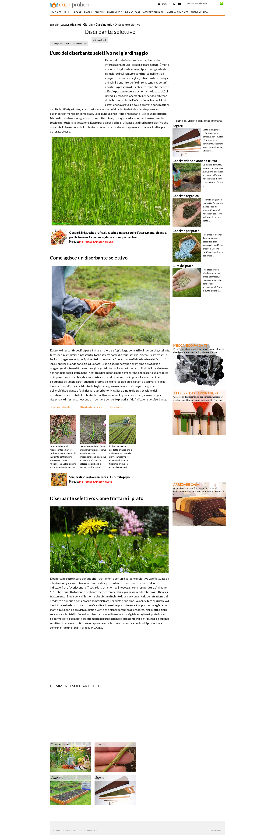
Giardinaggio (103, 24)
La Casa (77, 12)
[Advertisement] (87, 20)
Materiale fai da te (177, 12)
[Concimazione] (70, 756)
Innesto (100, 744)
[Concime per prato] (188, 247)
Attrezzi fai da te (153, 12)
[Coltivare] (70, 790)
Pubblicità (216, 830)
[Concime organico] (188, 212)
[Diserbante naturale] (94, 429)
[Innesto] (115, 756)
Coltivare (57, 777)
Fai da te (56, 12)
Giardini (99, 12)
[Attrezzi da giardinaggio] (199, 412)
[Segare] (115, 790)
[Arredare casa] (199, 503)
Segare (99, 777)
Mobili (88, 12)
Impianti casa (132, 12)
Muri (67, 12)
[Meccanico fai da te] (199, 364)
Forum (163, 4)
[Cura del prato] (188, 282)
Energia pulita (199, 12)
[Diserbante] (123, 429)
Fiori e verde (114, 12)
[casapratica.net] (69, 4)
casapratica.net (71, 24)
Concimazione (60, 744)
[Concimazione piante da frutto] (188, 177)
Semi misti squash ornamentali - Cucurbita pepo (99, 477)
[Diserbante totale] (64, 429)
